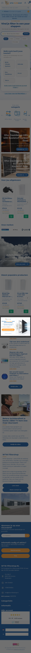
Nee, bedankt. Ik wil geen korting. (8, 333)
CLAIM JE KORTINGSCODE (8, 329)
